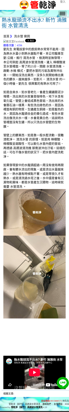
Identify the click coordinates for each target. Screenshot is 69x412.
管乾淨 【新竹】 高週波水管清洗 (27, 407)
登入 (62, 1)
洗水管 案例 (22, 36)
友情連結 (58, 404)
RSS (67, 404)
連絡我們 (46, 404)
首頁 (6, 36)
